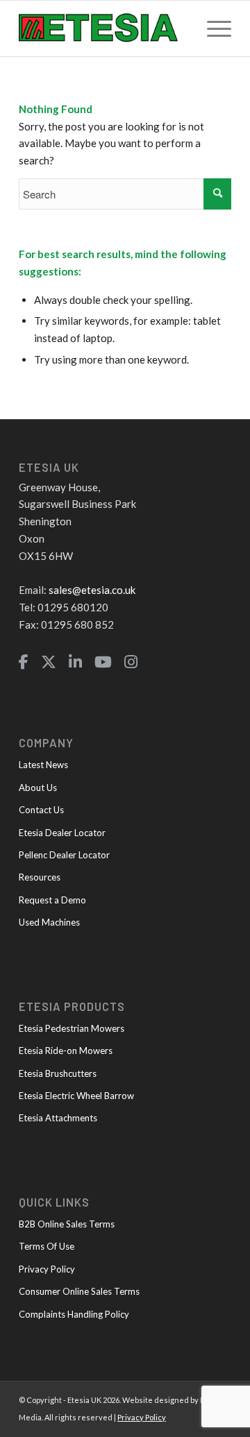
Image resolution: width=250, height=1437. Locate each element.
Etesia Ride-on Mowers (65, 1050)
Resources (39, 877)
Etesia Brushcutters (58, 1073)
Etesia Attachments (58, 1117)
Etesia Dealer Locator (62, 832)
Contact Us (41, 809)
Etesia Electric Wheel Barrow (76, 1095)
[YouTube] (103, 662)
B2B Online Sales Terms (67, 1224)
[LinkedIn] (75, 662)
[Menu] (212, 28)
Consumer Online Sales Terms (79, 1291)
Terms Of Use (46, 1246)
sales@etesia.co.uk (92, 590)
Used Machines (49, 922)
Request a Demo (52, 899)
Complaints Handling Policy (74, 1314)
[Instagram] (131, 662)
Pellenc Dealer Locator (64, 854)
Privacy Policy (47, 1269)
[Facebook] (23, 662)
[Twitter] (48, 662)
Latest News (43, 764)
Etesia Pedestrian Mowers (71, 1028)
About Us (38, 787)
